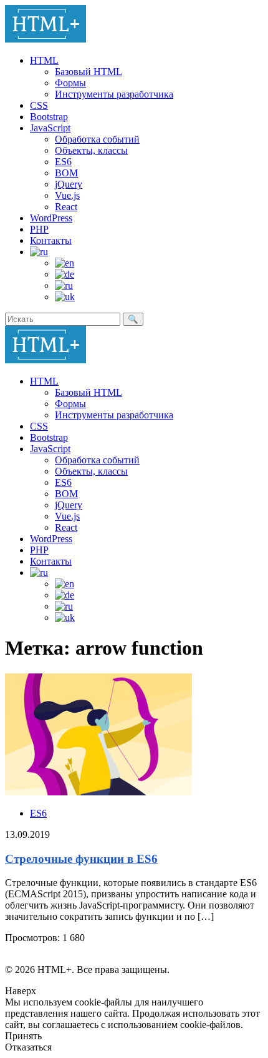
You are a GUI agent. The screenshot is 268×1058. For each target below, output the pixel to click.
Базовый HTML (88, 71)
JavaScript (50, 128)
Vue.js (67, 195)
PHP (39, 229)
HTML (44, 60)
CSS (39, 105)
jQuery (68, 184)
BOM (66, 173)
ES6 (63, 161)
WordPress (51, 218)
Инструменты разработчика (114, 94)
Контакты (51, 240)
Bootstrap (49, 116)
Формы (70, 83)
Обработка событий (97, 139)
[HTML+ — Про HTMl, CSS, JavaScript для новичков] (45, 39)
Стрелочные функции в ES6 (81, 858)
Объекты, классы (91, 150)
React (66, 206)
